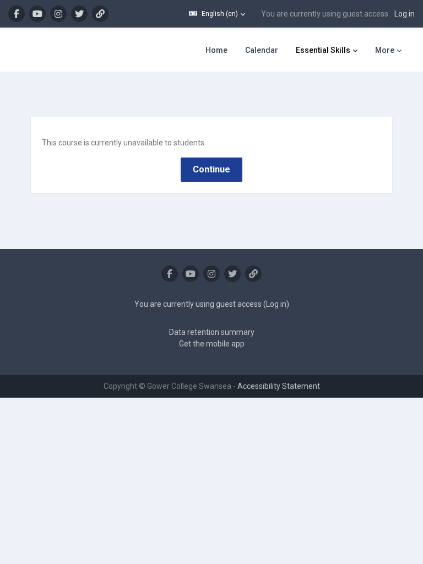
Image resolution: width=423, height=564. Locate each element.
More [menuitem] (384, 50)
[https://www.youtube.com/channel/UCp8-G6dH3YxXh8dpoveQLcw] (37, 14)
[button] (217, 13)
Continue (211, 169)
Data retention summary (211, 332)
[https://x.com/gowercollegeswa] (79, 14)
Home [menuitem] (216, 50)
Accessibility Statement (278, 386)
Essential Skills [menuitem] (323, 50)
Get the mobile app (212, 343)
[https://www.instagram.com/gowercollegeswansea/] (58, 14)
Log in (404, 13)
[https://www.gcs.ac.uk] (100, 14)
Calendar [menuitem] (261, 50)
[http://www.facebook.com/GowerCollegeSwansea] (16, 14)
